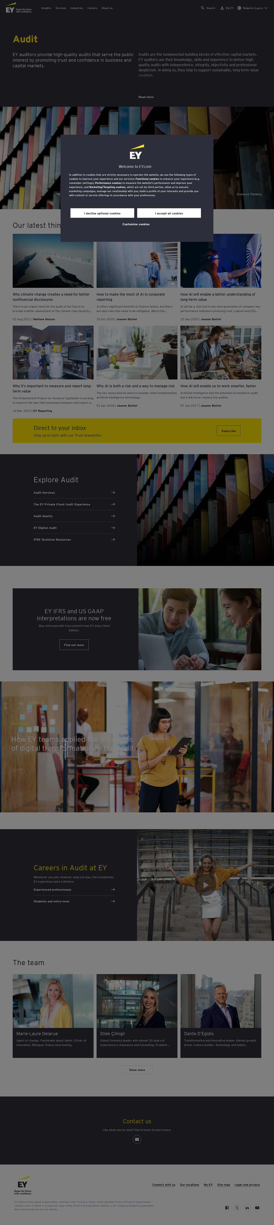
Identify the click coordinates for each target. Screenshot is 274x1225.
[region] (137, 188)
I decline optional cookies (102, 213)
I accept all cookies (169, 213)
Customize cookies (136, 224)
